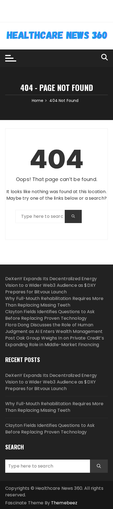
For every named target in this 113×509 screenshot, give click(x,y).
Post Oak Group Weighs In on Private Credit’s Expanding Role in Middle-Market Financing (54, 341)
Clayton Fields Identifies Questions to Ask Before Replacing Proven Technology (50, 314)
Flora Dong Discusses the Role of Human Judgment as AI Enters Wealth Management (54, 328)
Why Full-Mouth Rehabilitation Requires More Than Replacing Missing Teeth (54, 301)
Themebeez (64, 503)
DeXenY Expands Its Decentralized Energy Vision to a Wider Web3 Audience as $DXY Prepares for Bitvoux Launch (51, 285)
